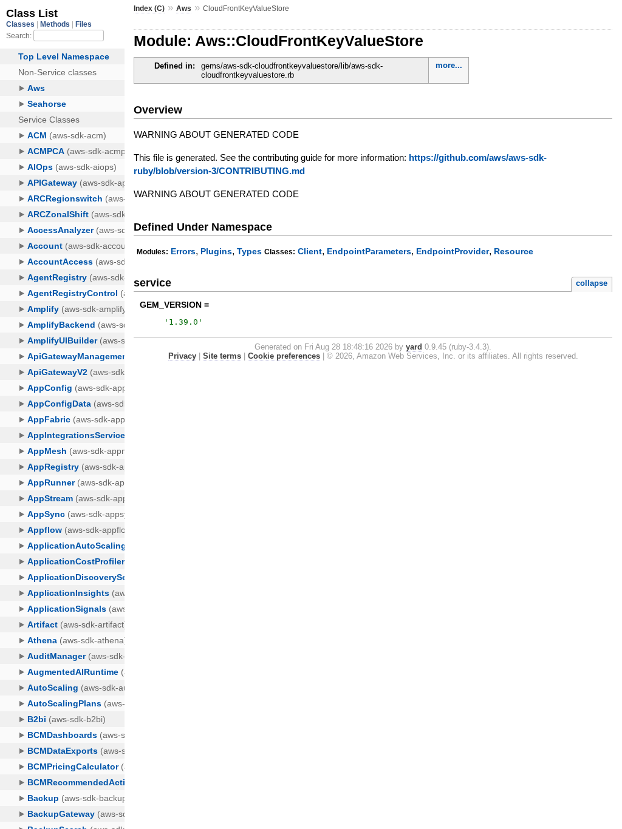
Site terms (222, 355)
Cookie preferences (284, 355)
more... (449, 65)
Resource (513, 251)
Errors (183, 251)
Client (310, 251)
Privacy (182, 355)
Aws (183, 8)
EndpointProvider (452, 251)
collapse (591, 283)
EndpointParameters (369, 251)
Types (249, 251)
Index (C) (149, 8)
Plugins (216, 251)
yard (414, 346)
